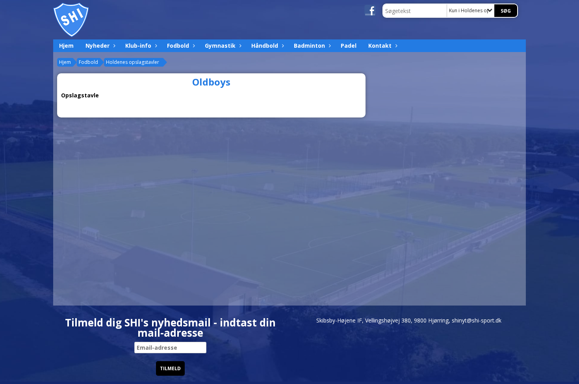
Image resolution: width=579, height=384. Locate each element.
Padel (348, 45)
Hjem (66, 45)
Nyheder (97, 45)
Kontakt (380, 45)
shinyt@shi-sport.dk (476, 320)
